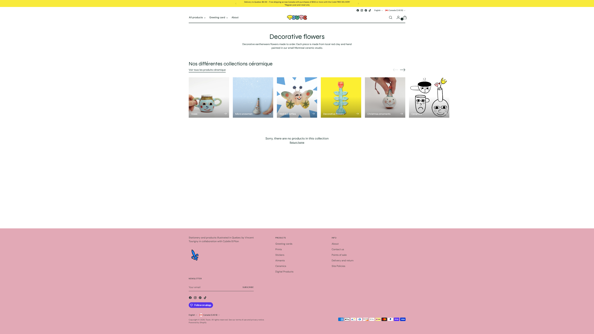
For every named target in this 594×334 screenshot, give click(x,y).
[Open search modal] (390, 17)
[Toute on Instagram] (361, 10)
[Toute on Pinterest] (365, 10)
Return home (297, 142)
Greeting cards (283, 243)
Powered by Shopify (198, 322)
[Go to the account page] (397, 17)
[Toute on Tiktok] (369, 10)
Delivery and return (342, 260)
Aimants (280, 260)
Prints (278, 249)
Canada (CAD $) (396, 10)
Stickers (279, 255)
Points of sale (339, 255)
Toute (208, 320)
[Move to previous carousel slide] (395, 70)
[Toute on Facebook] (357, 10)
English (377, 10)
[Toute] (297, 17)
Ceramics (280, 266)
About (335, 243)
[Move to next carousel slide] (402, 69)
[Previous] (235, 3)
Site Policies (338, 266)
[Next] (358, 3)
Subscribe (248, 287)
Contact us (338, 249)
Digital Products (284, 271)
